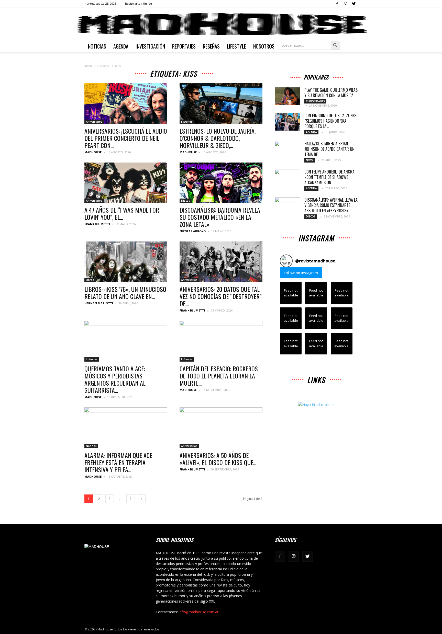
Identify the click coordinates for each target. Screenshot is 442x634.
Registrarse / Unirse (138, 3)
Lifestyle (236, 46)
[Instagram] (345, 3)
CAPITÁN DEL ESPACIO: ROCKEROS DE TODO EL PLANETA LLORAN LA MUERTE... (219, 375)
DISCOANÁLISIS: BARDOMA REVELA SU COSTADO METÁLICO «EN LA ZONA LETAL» (220, 217)
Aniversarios (94, 121)
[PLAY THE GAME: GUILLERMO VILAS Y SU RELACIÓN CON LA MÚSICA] (287, 96)
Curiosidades (315, 101)
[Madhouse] (221, 24)
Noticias (97, 46)
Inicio (88, 66)
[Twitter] (354, 3)
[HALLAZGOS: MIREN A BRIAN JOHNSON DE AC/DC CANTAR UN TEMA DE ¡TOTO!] (287, 150)
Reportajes (184, 46)
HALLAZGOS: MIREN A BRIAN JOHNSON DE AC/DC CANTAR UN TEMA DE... (329, 149)
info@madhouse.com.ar (198, 611)
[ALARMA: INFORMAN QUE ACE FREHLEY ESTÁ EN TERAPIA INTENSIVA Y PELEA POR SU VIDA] (125, 427)
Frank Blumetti (97, 224)
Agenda (120, 46)
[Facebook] (337, 3)
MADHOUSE (93, 152)
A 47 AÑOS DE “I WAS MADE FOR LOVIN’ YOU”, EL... (121, 213)
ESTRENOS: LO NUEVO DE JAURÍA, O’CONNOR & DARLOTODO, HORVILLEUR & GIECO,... (218, 138)
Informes (91, 359)
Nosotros (263, 46)
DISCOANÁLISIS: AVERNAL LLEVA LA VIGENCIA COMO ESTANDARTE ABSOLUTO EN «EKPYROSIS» (331, 205)
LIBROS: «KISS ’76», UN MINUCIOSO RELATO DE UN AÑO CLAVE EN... (125, 292)
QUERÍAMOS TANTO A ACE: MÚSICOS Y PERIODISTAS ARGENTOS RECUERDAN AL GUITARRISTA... (115, 379)
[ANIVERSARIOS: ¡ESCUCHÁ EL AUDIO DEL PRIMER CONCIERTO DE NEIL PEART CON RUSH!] (125, 103)
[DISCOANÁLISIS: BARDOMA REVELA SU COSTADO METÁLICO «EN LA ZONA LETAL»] (221, 183)
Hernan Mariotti (98, 303)
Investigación (150, 46)
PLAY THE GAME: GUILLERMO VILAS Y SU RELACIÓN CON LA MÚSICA (331, 92)
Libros (90, 280)
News (309, 160)
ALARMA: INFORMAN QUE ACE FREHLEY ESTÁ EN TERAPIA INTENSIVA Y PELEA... (118, 462)
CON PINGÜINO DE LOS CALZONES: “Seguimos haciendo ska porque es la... (330, 120)
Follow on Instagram (301, 272)
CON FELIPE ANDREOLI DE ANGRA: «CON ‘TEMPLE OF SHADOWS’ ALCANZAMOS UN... (329, 177)
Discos (185, 200)
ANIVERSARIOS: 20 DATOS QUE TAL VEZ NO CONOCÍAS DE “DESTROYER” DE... (221, 296)
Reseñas (211, 46)
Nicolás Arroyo (193, 231)
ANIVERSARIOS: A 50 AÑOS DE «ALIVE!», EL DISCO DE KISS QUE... (218, 459)
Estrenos (187, 121)
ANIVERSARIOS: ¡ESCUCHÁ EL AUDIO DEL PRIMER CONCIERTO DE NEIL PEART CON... (125, 138)
